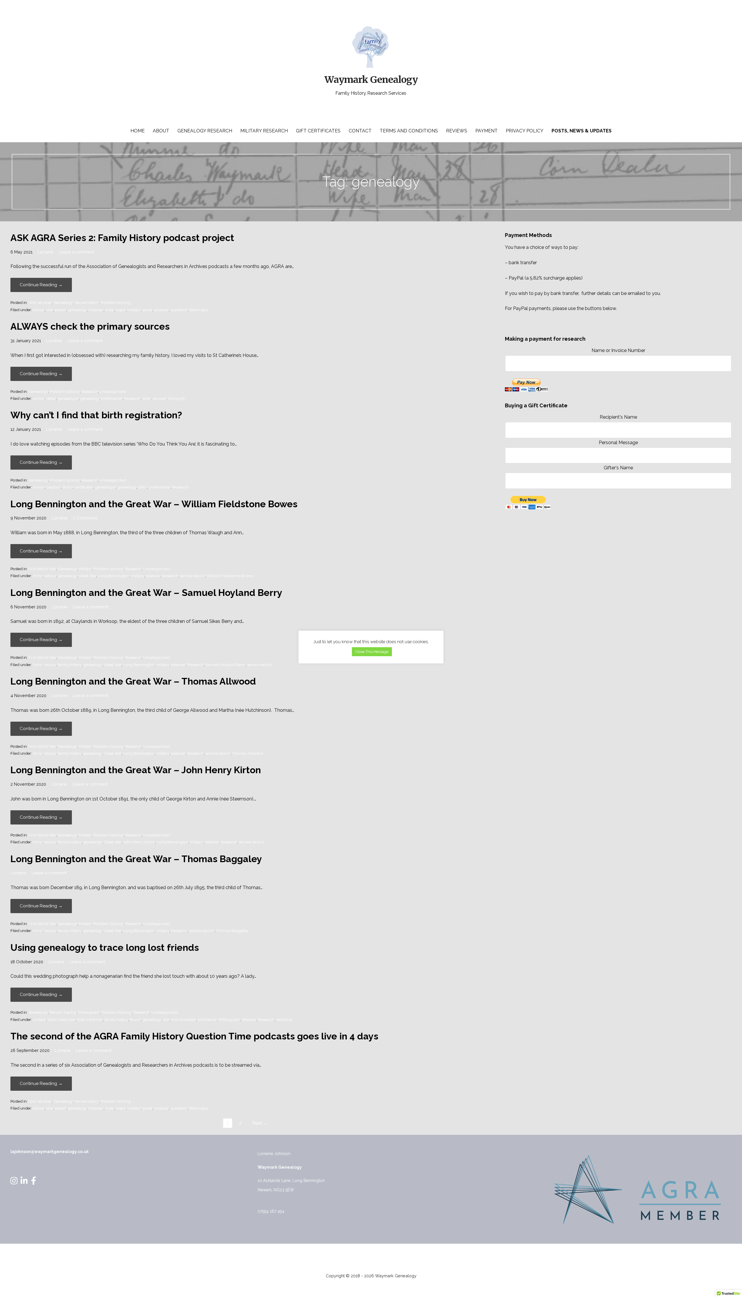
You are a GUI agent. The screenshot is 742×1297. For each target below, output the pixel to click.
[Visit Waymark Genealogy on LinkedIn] (24, 1182)
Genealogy (63, 302)
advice (38, 309)
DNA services (40, 302)
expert (60, 309)
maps (121, 309)
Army (37, 575)
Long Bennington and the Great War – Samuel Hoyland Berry (146, 592)
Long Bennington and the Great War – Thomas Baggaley (136, 858)
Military (85, 568)
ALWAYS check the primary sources (90, 326)
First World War (42, 568)
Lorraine (46, 251)
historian (95, 309)
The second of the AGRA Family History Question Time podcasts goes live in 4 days (194, 1036)
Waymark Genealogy (371, 79)
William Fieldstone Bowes (230, 575)
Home (137, 131)
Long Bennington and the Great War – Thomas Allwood (133, 681)
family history (69, 664)
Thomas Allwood (247, 753)
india (109, 309)
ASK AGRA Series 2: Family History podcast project (122, 237)
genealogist (68, 398)
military (134, 309)
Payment (486, 131)
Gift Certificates (318, 131)
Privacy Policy (524, 131)
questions (179, 309)
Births (68, 487)
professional (112, 398)
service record (192, 575)
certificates (83, 487)
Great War (87, 575)
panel (147, 309)
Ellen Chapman (61, 1019)
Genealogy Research (204, 131)
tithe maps (198, 309)
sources (159, 398)
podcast (161, 309)
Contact (360, 131)
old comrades (183, 1019)
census (50, 575)
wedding (284, 1019)
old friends (207, 1019)
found (135, 1019)
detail (51, 398)
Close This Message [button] (371, 652)
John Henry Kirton (139, 842)
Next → (260, 1123)
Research (89, 391)
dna (49, 309)
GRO (142, 487)
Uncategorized (112, 391)
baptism (53, 487)
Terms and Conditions (409, 131)
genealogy (77, 309)
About (161, 131)
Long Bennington (113, 575)
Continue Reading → (41, 284)
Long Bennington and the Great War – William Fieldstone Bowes (153, 504)
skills (146, 398)
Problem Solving (116, 302)
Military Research (264, 131)
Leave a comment (76, 251)
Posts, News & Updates (582, 131)
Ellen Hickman (90, 1019)
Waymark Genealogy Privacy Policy (371, 1256)
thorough (176, 398)
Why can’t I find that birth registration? (96, 415)
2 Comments (85, 517)
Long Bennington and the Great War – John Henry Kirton (135, 770)
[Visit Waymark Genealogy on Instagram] (14, 1182)
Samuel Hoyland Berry (225, 664)
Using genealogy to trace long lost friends (104, 947)
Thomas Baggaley (232, 930)
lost (166, 1019)
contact (39, 1019)
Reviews (456, 131)
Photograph (89, 1012)
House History (86, 302)
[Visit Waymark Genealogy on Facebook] (33, 1182)
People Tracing (63, 1012)
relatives (153, 575)
